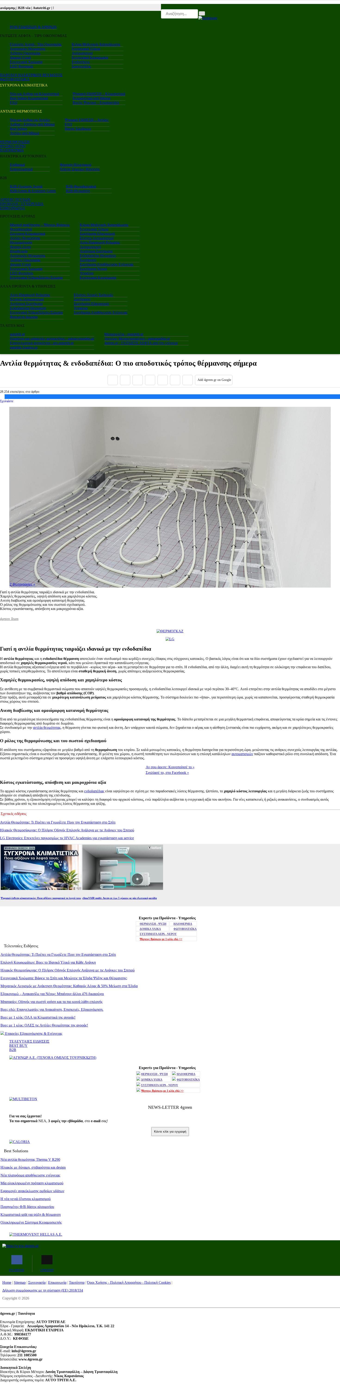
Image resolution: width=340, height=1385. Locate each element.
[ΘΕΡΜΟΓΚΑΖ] (170, 631)
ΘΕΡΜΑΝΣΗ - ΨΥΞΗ (153, 923)
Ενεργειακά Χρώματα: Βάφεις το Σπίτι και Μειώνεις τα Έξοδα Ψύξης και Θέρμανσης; (63, 978)
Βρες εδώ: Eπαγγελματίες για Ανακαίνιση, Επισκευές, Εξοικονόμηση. (51, 1009)
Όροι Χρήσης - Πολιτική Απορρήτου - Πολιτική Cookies (129, 1282)
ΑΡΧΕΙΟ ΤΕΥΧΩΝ (15, 200)
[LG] (170, 639)
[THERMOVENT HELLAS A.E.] (35, 1234)
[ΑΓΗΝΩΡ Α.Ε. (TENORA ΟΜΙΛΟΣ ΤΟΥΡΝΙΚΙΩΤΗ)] (52, 1058)
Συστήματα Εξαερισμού (97, 234)
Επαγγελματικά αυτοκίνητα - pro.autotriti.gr (42, 343)
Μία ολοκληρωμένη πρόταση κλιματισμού (31, 1183)
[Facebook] (113, 380)
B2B (12, 1050)
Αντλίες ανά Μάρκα (24, 133)
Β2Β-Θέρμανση (78, 191)
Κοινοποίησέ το (170, 767)
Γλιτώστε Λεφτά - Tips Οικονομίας (36, 44)
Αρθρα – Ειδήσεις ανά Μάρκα (32, 124)
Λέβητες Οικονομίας (25, 53)
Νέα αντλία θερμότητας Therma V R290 (30, 1159)
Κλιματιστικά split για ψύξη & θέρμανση (30, 1214)
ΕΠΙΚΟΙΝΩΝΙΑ (12, 208)
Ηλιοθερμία (19, 251)
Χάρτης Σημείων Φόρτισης (80, 169)
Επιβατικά (17, 165)
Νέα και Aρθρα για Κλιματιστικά (34, 94)
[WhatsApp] (163, 380)
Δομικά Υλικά (20, 57)
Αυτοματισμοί (82, 53)
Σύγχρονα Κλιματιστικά (27, 234)
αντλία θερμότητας (47, 727)
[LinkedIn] (175, 380)
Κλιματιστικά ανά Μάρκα (91, 98)
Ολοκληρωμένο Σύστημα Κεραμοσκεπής (31, 1222)
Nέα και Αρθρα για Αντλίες (30, 120)
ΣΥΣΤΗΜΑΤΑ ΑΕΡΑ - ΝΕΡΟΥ (158, 934)
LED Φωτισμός (21, 66)
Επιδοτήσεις (81, 62)
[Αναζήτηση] (202, 13)
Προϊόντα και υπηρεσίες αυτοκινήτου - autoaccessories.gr (52, 338)
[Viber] (150, 380)
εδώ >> (161, 939)
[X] (125, 380)
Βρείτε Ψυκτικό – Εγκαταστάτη (96, 102)
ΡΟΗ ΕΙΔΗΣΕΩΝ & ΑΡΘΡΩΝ (33, 27)
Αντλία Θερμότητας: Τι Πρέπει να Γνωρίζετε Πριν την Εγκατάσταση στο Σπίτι (57, 822)
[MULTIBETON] (23, 1099)
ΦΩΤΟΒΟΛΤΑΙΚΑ (15, 79)
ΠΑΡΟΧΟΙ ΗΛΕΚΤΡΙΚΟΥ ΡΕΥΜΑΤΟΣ (31, 75)
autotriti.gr (17, 334)
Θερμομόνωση (21, 242)
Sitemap (20, 1282)
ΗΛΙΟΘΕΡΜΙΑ (12, 150)
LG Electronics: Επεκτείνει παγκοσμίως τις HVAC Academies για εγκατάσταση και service (67, 838)
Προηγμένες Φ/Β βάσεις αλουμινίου (27, 1207)
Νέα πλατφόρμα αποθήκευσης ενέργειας (30, 1175)
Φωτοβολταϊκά (21, 229)
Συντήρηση (88, 260)
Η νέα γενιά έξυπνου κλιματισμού (25, 1199)
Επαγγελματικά (21, 169)
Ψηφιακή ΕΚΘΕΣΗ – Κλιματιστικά (99, 94)
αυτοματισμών (242, 754)
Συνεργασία (37, 1282)
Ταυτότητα (76, 1282)
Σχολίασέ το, (167, 773)
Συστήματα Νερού (93, 269)
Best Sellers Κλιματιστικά (29, 98)
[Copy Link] (187, 380)
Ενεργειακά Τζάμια (86, 49)
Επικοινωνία (57, 1282)
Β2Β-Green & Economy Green (33, 191)
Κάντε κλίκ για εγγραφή (170, 1131)
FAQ (13, 102)
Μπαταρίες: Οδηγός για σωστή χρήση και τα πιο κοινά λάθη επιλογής (51, 1002)
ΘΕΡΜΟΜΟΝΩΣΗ (15, 142)
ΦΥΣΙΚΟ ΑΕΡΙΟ (13, 146)
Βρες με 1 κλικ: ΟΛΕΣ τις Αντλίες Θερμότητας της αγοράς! (44, 1025)
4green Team (9, 619)
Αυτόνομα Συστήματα (96, 251)
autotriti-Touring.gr (24, 347)
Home (6, 1282)
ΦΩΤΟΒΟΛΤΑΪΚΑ (185, 929)
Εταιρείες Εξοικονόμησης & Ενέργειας (33, 1034)
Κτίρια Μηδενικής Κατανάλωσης (96, 44)
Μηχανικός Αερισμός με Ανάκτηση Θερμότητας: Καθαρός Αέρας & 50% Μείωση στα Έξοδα (69, 986)
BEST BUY (18, 1046)
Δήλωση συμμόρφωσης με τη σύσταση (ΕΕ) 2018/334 (42, 1290)
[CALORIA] (19, 1142)
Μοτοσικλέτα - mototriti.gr (123, 334)
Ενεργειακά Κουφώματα (90, 57)
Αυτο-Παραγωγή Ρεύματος (100, 242)
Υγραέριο (87, 273)
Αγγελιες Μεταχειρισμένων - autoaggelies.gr (137, 338)
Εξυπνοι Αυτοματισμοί (97, 238)
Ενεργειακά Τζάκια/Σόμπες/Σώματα (36, 277)
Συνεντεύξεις (81, 66)
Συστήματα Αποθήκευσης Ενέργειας (106, 264)
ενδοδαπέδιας (94, 791)
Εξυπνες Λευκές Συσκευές (93, 295)
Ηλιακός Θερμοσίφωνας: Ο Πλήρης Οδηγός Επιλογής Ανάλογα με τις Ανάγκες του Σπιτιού (67, 830)
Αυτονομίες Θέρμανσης (27, 49)
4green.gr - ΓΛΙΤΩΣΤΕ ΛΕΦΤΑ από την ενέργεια (141, 343)
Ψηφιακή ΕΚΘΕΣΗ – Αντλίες (86, 120)
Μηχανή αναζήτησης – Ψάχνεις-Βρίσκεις (40, 225)
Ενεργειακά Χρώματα (26, 62)
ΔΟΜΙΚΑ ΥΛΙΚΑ (150, 929)
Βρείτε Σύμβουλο (78, 129)
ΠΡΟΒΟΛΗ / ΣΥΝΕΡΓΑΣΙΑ (21, 204)
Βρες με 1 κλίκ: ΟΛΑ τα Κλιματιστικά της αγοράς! (37, 1017)
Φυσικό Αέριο (20, 247)
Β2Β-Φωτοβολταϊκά (81, 186)
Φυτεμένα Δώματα (23, 317)
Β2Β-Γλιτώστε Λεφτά (26, 186)
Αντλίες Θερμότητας (25, 238)
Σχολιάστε (6, 401)
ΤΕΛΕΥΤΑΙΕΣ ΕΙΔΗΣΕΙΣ (29, 1041)
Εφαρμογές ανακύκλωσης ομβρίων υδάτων (32, 1191)
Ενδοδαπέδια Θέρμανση (98, 255)
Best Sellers (18, 129)
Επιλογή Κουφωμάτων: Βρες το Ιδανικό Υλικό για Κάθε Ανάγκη (48, 962)
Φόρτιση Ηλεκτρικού (75, 165)
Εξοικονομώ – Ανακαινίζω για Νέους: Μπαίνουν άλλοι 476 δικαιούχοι (52, 994)
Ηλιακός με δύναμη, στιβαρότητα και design (33, 1167)
